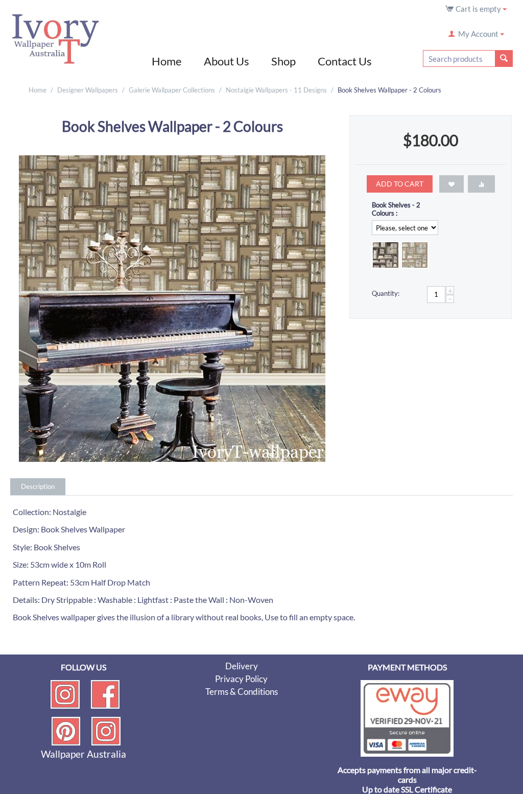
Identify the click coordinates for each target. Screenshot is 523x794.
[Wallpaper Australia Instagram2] (106, 730)
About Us (226, 61)
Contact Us (345, 61)
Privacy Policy (241, 678)
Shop (283, 61)
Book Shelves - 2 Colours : (396, 209)
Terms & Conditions (241, 691)
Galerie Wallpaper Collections (172, 90)
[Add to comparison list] (481, 184)
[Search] (504, 58)
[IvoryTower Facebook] (105, 693)
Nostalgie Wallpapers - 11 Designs (276, 90)
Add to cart (399, 183)
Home (167, 61)
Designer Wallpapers (87, 90)
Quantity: (385, 293)
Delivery (241, 666)
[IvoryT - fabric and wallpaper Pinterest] (66, 730)
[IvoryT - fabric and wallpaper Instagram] (65, 693)
